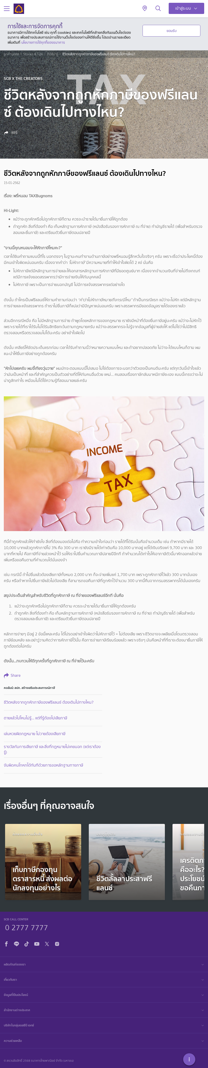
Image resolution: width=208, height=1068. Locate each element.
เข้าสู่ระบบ (183, 8)
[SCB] (18, 9)
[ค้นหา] (158, 8)
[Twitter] (46, 943)
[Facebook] (6, 943)
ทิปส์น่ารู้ (52, 54)
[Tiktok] (26, 943)
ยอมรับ (172, 30)
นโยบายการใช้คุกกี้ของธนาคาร (43, 42)
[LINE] (16, 943)
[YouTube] (36, 943)
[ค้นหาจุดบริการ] (145, 8)
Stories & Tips (33, 54)
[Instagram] (57, 943)
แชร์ (14, 132)
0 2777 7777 (26, 927)
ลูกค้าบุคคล (11, 54)
